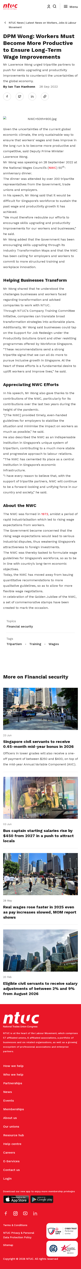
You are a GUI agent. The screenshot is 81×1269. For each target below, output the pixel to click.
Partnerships (12, 1083)
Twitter (21, 96)
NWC (52, 168)
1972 (44, 514)
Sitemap (8, 1245)
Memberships (13, 1109)
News (7, 1092)
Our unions (11, 1126)
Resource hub (13, 1135)
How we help (13, 1066)
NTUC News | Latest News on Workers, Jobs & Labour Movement (42, 25)
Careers (9, 1152)
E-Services (11, 1161)
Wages (54, 644)
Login (7, 1178)
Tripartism (14, 644)
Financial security (19, 626)
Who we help (13, 1074)
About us (10, 1118)
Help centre (12, 1144)
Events (8, 1100)
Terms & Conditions (15, 1225)
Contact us (11, 1170)
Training (35, 644)
